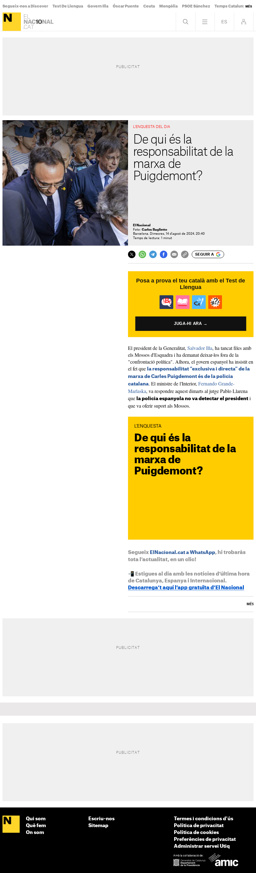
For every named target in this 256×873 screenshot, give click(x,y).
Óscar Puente (126, 6)
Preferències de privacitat (205, 839)
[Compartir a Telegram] (153, 254)
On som (35, 832)
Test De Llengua (67, 6)
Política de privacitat (199, 825)
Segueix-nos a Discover (25, 6)
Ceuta (149, 6)
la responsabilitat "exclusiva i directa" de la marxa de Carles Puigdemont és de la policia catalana (189, 376)
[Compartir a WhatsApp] (142, 254)
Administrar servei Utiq (202, 846)
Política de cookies (196, 832)
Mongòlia (168, 6)
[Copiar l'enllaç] (185, 254)
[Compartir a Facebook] (163, 254)
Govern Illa (97, 6)
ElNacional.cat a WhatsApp (182, 552)
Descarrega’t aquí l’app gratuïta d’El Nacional (186, 587)
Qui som (36, 819)
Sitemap (98, 825)
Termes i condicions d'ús (203, 819)
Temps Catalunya (231, 6)
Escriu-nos (101, 819)
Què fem (36, 825)
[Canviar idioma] (224, 21)
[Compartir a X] (131, 254)
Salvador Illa (199, 348)
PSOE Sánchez (196, 6)
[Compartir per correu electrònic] (174, 254)
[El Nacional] (11, 21)
